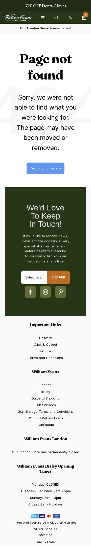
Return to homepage (45, 168)
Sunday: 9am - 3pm (45, 498)
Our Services (45, 405)
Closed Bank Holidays (45, 504)
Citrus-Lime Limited (63, 522)
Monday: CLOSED (45, 484)
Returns (45, 351)
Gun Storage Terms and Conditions (46, 411)
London (46, 385)
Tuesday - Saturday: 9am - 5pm (45, 491)
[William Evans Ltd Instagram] (45, 292)
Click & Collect (45, 344)
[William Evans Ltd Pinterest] (60, 292)
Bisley (45, 392)
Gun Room (45, 425)
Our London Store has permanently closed (45, 452)
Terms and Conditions (45, 358)
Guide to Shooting (45, 398)
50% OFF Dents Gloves (46, 5)
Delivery (45, 338)
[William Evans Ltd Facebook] (30, 292)
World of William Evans (45, 418)
